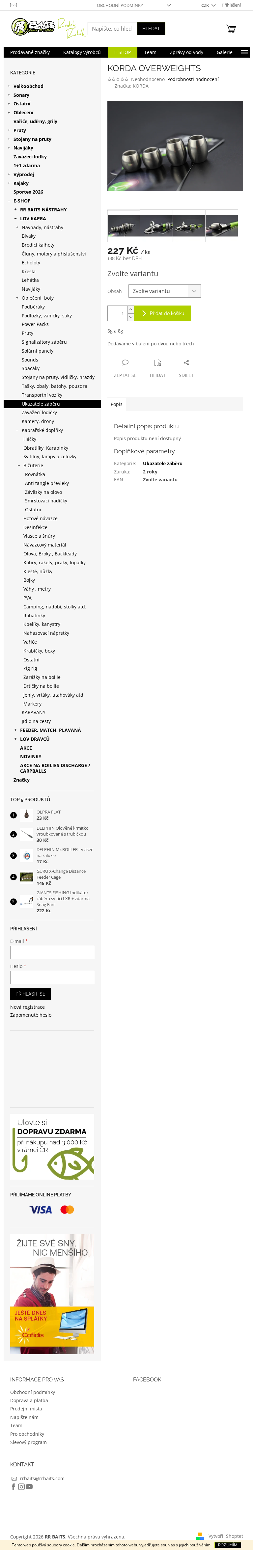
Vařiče (30, 642)
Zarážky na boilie (42, 677)
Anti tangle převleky (47, 483)
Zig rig (30, 668)
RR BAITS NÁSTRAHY (43, 209)
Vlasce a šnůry (39, 536)
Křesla (29, 271)
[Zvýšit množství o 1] (130, 309)
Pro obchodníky (27, 1434)
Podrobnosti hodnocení (193, 79)
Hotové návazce (40, 518)
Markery (32, 704)
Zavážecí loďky (30, 156)
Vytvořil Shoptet (226, 1536)
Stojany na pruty (32, 139)
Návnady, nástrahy (42, 227)
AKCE (26, 748)
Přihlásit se (30, 994)
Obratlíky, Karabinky (45, 448)
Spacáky (31, 368)
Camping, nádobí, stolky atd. (54, 606)
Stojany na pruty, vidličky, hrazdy (58, 377)
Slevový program (28, 1442)
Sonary (21, 95)
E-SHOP (22, 201)
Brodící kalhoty (38, 245)
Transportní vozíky (42, 395)
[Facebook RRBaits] (13, 1486)
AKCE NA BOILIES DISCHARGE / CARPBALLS (55, 768)
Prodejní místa (26, 1408)
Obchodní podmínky (120, 5)
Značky (22, 780)
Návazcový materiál (44, 545)
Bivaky (29, 236)
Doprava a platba (29, 1400)
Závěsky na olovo (43, 492)
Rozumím (228, 1545)
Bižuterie (33, 465)
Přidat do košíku (167, 313)
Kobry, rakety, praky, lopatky (54, 562)
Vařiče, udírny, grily (35, 121)
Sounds (30, 360)
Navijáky (23, 148)
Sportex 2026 (28, 192)
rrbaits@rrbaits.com (42, 1478)
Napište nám (24, 1417)
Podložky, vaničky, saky (47, 315)
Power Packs (35, 324)
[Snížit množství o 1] (130, 317)
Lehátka (30, 280)
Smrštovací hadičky (46, 500)
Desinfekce (35, 527)
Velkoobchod (28, 86)
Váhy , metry (37, 589)
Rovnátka (35, 474)
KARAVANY (33, 712)
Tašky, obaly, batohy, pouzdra (54, 386)
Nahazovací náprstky (46, 633)
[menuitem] (30, 52)
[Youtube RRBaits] (29, 1486)
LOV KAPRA (33, 218)
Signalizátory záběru (44, 342)
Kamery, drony (38, 421)
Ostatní (22, 103)
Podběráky (33, 307)
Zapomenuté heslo (30, 1015)
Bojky (29, 580)
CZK (205, 5)
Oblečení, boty (38, 298)
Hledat (151, 28)
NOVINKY (31, 756)
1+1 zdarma (27, 165)
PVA (27, 598)
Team (16, 1425)
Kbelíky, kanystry (41, 624)
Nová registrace (27, 1007)
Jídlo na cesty (36, 721)
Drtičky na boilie (41, 686)
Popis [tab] (117, 404)
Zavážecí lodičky (39, 412)
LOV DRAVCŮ (35, 739)
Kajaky (21, 183)
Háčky (29, 439)
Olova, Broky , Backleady (50, 553)
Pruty (20, 130)
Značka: (132, 86)
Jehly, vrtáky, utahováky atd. (54, 695)
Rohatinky (34, 615)
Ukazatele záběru (41, 404)
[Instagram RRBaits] (21, 1486)
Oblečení (23, 112)
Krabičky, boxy (39, 651)
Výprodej (24, 174)
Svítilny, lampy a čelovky (49, 456)
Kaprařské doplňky (42, 430)
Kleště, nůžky (37, 571)
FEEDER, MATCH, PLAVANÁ (50, 730)
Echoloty (31, 262)
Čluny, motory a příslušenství (54, 254)
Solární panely (37, 351)
